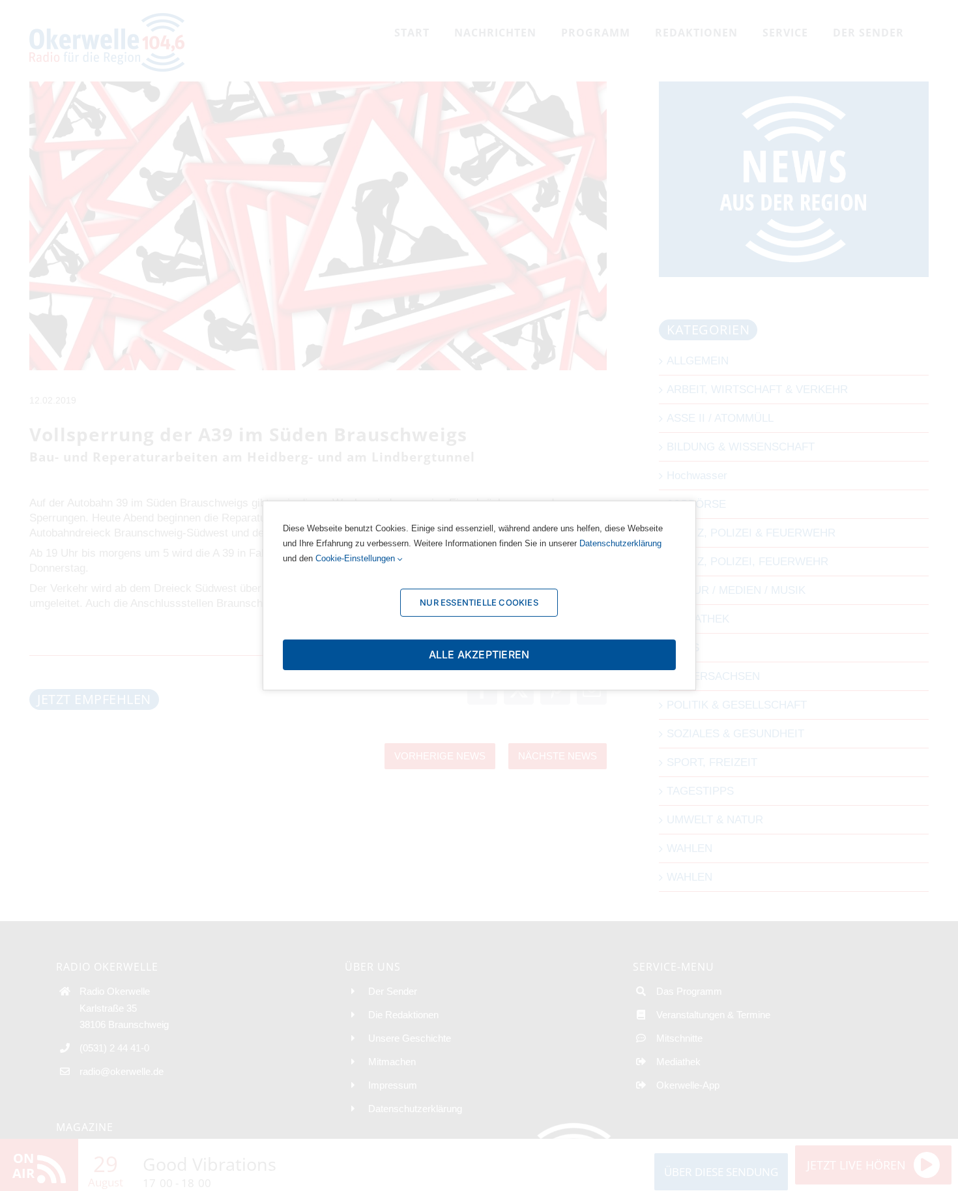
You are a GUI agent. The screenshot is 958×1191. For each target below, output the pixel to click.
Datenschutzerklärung (620, 543)
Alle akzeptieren (479, 654)
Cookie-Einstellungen (356, 558)
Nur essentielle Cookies (479, 602)
